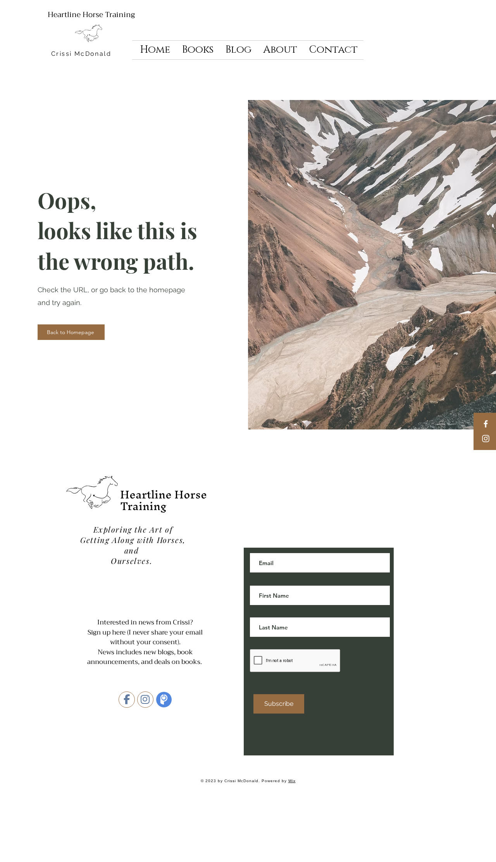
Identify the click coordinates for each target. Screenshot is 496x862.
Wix (292, 781)
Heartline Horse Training (91, 14)
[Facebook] (486, 424)
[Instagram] (486, 438)
